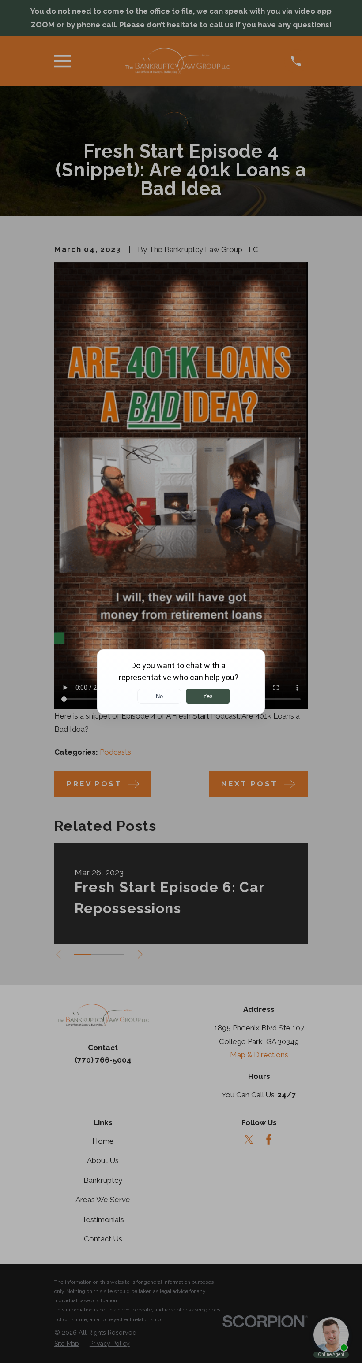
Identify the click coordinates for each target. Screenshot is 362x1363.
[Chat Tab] (181, 681)
